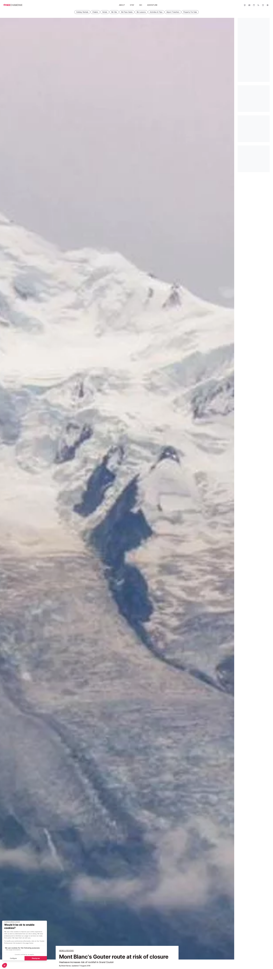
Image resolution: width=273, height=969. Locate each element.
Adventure (152, 5)
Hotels (104, 12)
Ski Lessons (141, 12)
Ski (140, 5)
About (122, 5)
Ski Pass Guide (127, 12)
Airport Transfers (172, 12)
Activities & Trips (156, 12)
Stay (132, 5)
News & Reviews (66, 950)
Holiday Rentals (82, 12)
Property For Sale (190, 12)
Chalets (95, 12)
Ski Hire (114, 12)
